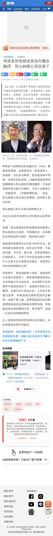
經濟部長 (8, 404)
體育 (27, 8)
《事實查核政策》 (15, 377)
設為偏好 (4, 76)
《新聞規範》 (39, 374)
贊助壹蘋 (11, 76)
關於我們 (8, 490)
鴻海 (38, 404)
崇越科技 (18, 409)
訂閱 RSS (23, 438)
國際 (9, 8)
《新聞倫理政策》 (22, 374)
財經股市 (18, 8)
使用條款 (8, 511)
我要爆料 (19, 76)
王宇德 (27, 79)
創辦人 (7, 409)
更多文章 (33, 438)
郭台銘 (29, 404)
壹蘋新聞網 (8, 57)
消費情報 (8, 521)
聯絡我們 (8, 496)
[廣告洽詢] (48, 511)
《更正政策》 (19, 381)
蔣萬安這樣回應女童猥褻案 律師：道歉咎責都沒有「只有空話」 (30, 48)
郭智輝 (19, 404)
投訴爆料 (8, 516)
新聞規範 (8, 506)
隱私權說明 (9, 501)
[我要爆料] (48, 504)
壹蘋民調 (35, 8)
